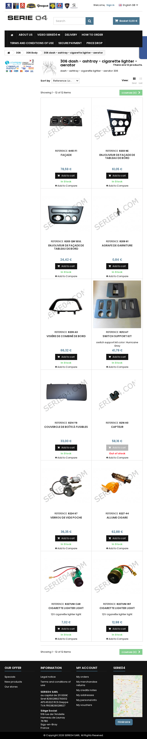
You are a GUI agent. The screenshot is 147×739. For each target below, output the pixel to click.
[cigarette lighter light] (66, 576)
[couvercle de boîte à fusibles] (66, 395)
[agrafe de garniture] (117, 214)
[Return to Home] (8, 52)
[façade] (66, 123)
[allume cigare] (117, 486)
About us (26, 35)
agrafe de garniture (117, 245)
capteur (117, 427)
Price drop (95, 43)
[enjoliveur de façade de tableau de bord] (117, 123)
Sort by (45, 81)
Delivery (71, 35)
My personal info (86, 700)
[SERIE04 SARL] (27, 17)
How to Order (92, 35)
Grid (134, 83)
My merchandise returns (86, 683)
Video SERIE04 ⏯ (48, 35)
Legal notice (48, 677)
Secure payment (70, 43)
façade (66, 155)
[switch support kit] (117, 304)
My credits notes (86, 690)
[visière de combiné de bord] (66, 304)
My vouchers (84, 705)
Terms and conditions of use (32, 43)
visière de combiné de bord (66, 336)
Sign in (110, 5)
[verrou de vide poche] (66, 486)
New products (13, 682)
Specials (10, 677)
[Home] (12, 34)
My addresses (85, 695)
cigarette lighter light (66, 608)
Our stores (11, 687)
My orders (82, 677)
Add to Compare (67, 185)
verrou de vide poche (66, 517)
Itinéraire (124, 722)
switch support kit (117, 336)
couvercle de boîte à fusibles (66, 427)
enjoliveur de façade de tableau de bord (117, 156)
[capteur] (117, 395)
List (140, 83)
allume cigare (117, 517)
